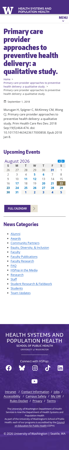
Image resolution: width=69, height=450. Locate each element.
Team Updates (21, 293)
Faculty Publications (24, 257)
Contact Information (35, 392)
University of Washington (8, 10)
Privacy (37, 401)
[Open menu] (63, 18)
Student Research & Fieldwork (31, 284)
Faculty (15, 252)
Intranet (10, 392)
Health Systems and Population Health (34, 10)
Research (17, 275)
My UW (56, 396)
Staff (14, 279)
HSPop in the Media (24, 270)
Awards (16, 238)
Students (17, 288)
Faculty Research (22, 261)
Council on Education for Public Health (40, 424)
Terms (51, 401)
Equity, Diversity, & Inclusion (30, 247)
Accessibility (12, 396)
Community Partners (25, 243)
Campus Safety (36, 396)
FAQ (13, 266)
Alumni (15, 234)
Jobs (57, 392)
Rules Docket (19, 401)
